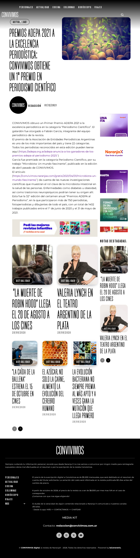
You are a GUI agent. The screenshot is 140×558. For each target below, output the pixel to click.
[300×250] (114, 167)
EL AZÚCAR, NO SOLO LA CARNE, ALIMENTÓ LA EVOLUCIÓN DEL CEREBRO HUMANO (53, 390)
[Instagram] (66, 535)
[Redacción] (18, 105)
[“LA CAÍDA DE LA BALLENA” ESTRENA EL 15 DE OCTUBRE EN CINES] (24, 353)
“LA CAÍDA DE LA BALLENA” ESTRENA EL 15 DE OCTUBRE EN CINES (23, 386)
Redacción (34, 105)
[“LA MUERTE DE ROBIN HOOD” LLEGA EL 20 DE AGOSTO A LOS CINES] (32, 265)
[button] (122, 14)
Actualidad (23, 280)
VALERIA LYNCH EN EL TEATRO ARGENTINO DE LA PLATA (75, 308)
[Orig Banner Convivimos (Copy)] (114, 235)
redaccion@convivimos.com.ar (76, 525)
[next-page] (20, 428)
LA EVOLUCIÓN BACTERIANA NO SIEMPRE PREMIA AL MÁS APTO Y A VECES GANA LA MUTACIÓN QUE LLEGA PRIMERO (84, 393)
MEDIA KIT (70, 517)
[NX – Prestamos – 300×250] (114, 196)
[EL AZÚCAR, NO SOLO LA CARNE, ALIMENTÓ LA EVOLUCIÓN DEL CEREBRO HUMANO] (54, 353)
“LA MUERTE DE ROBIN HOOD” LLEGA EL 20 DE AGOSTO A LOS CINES (31, 308)
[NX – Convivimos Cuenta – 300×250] (114, 139)
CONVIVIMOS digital (30, 548)
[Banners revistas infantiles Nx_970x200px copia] (55, 239)
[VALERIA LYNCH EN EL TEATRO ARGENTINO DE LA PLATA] (77, 265)
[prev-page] (14, 428)
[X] (73, 535)
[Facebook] (59, 535)
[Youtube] (81, 535)
